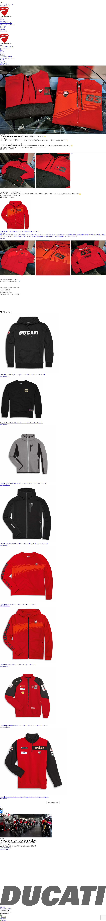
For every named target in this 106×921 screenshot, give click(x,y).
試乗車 (2, 53)
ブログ (2, 2)
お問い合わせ (3, 31)
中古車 (2, 19)
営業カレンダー (4, 21)
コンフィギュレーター (6, 23)
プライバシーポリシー (6, 908)
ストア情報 (3, 26)
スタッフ (2, 28)
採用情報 (2, 29)
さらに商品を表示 (53, 802)
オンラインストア (5, 5)
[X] (53, 809)
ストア (2, 59)
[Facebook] (53, 811)
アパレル (2, 55)
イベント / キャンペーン (6, 4)
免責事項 (2, 907)
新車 (1, 18)
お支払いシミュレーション (7, 24)
